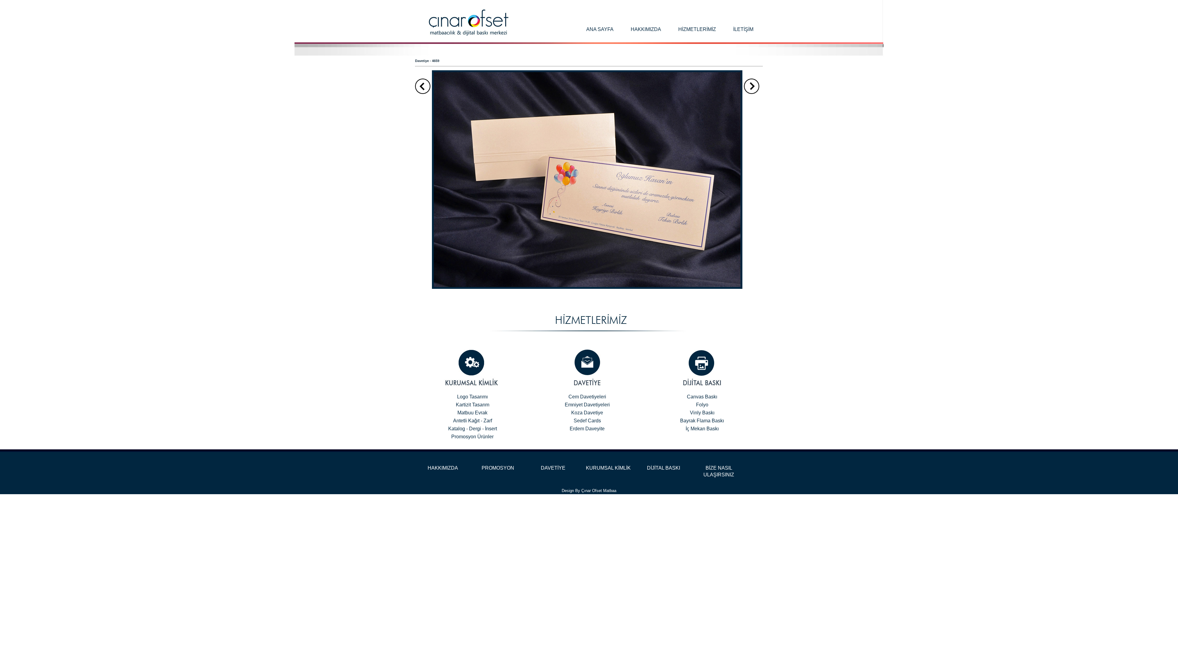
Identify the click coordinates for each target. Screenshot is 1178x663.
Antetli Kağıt (466, 420)
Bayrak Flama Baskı (702, 420)
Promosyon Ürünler (472, 436)
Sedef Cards (587, 420)
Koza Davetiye (587, 412)
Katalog (456, 428)
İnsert (491, 428)
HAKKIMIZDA (443, 468)
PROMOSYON (498, 468)
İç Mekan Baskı (702, 428)
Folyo (702, 404)
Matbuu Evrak (472, 412)
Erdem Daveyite (587, 428)
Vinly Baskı (702, 412)
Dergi (475, 428)
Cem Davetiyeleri (587, 396)
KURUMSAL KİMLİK (608, 468)
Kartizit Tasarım (472, 404)
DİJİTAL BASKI (663, 468)
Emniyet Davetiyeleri (587, 404)
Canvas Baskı (702, 396)
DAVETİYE (553, 468)
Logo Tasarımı (472, 396)
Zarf (487, 420)
